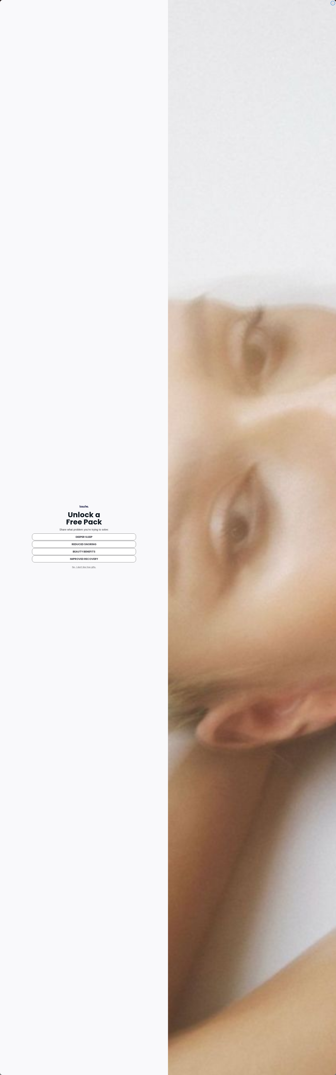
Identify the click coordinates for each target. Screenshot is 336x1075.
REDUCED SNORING (84, 544)
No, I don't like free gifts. (84, 567)
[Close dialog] (333, 3)
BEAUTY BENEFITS (84, 551)
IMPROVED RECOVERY (84, 559)
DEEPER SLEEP (84, 537)
